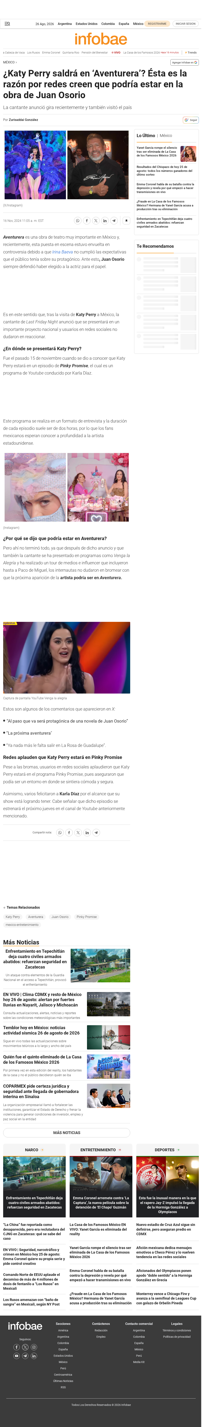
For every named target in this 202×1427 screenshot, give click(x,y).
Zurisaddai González (23, 120)
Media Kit (139, 1362)
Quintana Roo (56, 52)
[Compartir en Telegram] (114, 220)
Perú (63, 1368)
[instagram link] (34, 1347)
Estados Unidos (86, 24)
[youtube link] (16, 1356)
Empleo (101, 1336)
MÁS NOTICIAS (66, 1132)
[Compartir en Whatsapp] (77, 220)
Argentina (65, 24)
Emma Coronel (37, 52)
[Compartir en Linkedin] (105, 220)
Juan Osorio (59, 917)
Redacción (101, 1330)
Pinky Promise (87, 917)
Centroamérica (63, 1374)
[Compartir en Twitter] (96, 220)
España (124, 24)
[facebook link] (16, 1347)
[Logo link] (101, 38)
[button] (7, 24)
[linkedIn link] (34, 1356)
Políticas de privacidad (177, 1336)
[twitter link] (25, 1347)
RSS (63, 1387)
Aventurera (35, 917)
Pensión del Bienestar (80, 52)
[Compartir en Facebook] (87, 220)
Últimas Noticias (63, 1381)
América (63, 1330)
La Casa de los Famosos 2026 (137, 52)
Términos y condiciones (177, 1330)
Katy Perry (13, 917)
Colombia (108, 24)
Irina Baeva (63, 251)
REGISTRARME (157, 23)
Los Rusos (19, 52)
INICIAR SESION (185, 23)
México (138, 24)
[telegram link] (25, 1356)
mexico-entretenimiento (22, 925)
